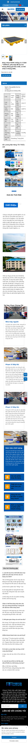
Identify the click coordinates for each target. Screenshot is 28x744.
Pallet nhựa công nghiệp (9, 18)
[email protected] (15, 2)
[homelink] (11, 9)
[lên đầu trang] (25, 379)
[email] (25, 374)
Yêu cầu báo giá (20, 9)
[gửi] (16, 5)
